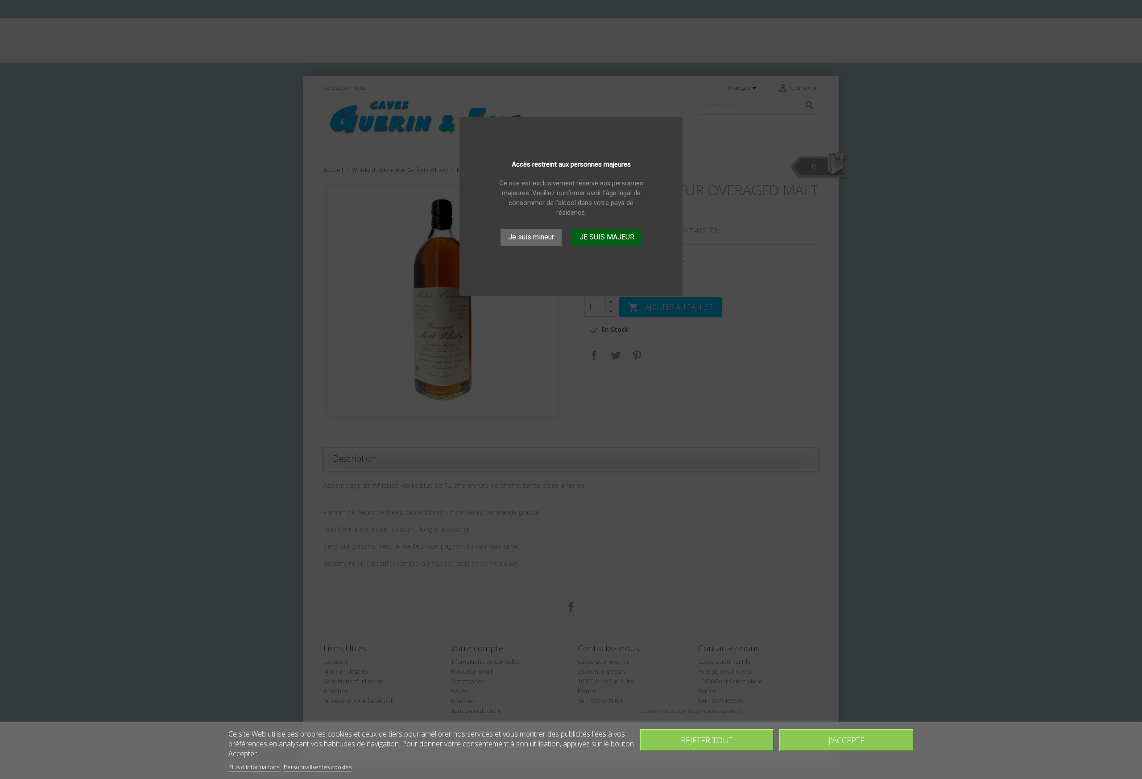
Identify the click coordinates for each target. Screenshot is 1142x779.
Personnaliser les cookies (318, 767)
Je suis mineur (531, 237)
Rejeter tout (707, 739)
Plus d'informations (254, 767)
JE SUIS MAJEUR (606, 237)
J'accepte (846, 739)
